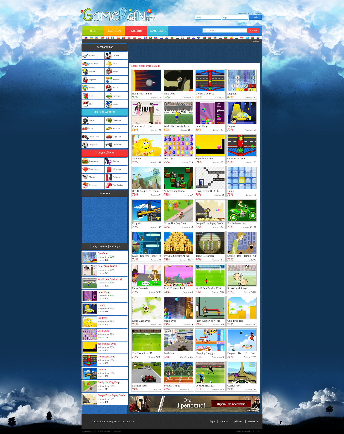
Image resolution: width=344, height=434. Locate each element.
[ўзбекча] (236, 38)
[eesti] (231, 38)
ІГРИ (212, 421)
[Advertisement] (104, 219)
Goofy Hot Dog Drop (109, 382)
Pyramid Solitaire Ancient (177, 256)
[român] (145, 38)
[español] (118, 38)
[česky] (139, 38)
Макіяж (92, 177)
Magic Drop (170, 320)
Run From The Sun (142, 93)
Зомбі (115, 71)
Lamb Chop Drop (141, 320)
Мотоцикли (94, 136)
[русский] (86, 38)
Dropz (230, 191)
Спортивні (93, 144)
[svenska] (193, 38)
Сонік (115, 104)
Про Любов (118, 185)
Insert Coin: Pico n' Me (208, 320)
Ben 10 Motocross (236, 223)
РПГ (91, 104)
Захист (92, 71)
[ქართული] (242, 38)
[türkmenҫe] (258, 38)
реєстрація (257, 14)
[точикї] (252, 38)
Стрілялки (117, 144)
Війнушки (117, 120)
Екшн (115, 63)
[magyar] (177, 38)
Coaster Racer (234, 385)
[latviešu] (220, 38)
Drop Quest (103, 330)
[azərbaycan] (209, 38)
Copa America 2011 (206, 385)
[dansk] (182, 38)
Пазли (91, 96)
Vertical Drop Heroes (174, 191)
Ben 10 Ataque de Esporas (145, 191)
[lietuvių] (225, 38)
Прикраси (93, 185)
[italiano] (113, 38)
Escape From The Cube (207, 191)
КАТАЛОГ (224, 421)
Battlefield (169, 353)
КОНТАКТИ (253, 421)
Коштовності (94, 169)
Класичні (117, 80)
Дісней (116, 55)
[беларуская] (204, 38)
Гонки (91, 128)
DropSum (103, 253)
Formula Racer (139, 385)
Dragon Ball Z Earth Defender (241, 354)
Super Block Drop (107, 343)
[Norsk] (188, 38)
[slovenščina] (161, 38)
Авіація (92, 55)
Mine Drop (169, 93)
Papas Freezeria (140, 288)
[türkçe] (129, 38)
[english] (96, 38)
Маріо (115, 88)
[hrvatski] (166, 38)
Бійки (91, 120)
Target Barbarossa (205, 256)
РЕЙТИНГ (238, 421)
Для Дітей (93, 63)
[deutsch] (102, 38)
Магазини (117, 169)
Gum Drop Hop (235, 320)
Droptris (102, 369)
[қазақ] (247, 38)
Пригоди (117, 96)
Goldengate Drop (106, 356)
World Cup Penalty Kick (110, 279)
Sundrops (102, 318)
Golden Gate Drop (205, 93)
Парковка (117, 136)
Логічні (92, 88)
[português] (123, 38)
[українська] (91, 38)
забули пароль (243, 14)
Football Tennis (172, 385)
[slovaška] (156, 38)
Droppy (101, 305)
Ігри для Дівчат (104, 152)
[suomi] (199, 38)
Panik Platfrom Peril (174, 288)
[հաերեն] (215, 38)
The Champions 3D (142, 353)
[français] (107, 38)
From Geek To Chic (108, 266)
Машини (116, 128)
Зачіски (116, 161)
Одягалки (117, 177)
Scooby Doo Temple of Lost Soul (241, 257)
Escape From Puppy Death (111, 395)
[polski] (134, 38)
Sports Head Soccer (237, 288)
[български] (172, 38)
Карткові (92, 80)
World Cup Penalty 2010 (208, 288)
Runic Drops (104, 292)
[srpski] (150, 38)
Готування (93, 161)
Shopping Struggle (205, 353)
